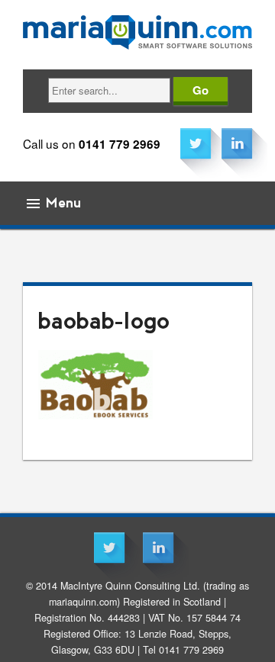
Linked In (237, 143)
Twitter (195, 143)
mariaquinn (137, 29)
